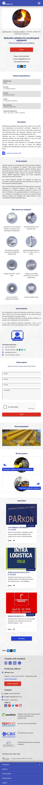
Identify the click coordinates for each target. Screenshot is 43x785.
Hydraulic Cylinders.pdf (13, 153)
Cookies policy (6, 778)
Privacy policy (6, 774)
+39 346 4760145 (10, 350)
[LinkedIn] (24, 66)
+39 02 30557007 (14, 694)
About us (5, 769)
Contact (4, 783)
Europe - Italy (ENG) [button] (10, 700)
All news (21, 638)
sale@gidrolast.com (15, 697)
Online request (12, 683)
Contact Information (10, 679)
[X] (21, 66)
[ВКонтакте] (18, 66)
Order (22, 49)
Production (5, 765)
